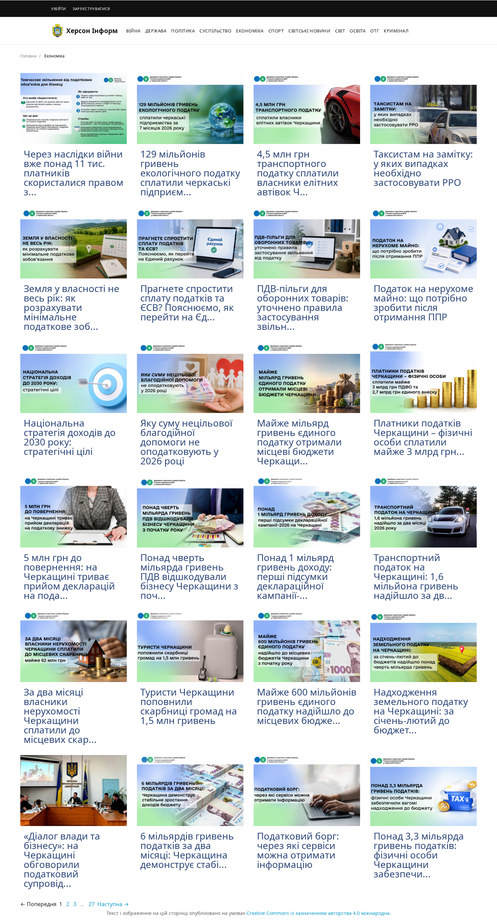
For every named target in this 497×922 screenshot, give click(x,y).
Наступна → (113, 904)
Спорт (276, 31)
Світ (340, 31)
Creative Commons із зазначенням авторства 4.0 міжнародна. (318, 913)
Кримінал (396, 31)
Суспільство (215, 31)
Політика (183, 31)
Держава (156, 31)
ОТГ (374, 31)
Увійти (58, 8)
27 (92, 904)
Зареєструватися (91, 8)
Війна (133, 31)
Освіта (357, 31)
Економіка (250, 31)
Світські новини (309, 31)
